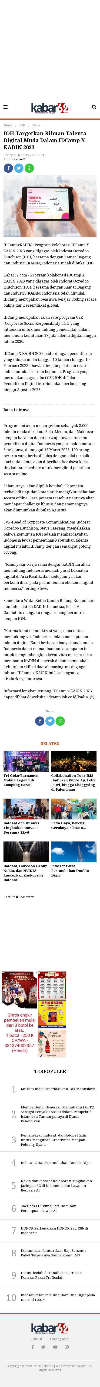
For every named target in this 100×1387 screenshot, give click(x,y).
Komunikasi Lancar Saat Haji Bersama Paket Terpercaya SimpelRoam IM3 (54, 1252)
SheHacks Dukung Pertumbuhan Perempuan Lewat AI (49, 1208)
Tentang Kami (59, 1339)
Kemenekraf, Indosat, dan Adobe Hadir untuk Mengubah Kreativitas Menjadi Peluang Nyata (54, 1140)
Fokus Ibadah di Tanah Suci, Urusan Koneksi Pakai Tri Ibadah (51, 1275)
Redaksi (36, 1339)
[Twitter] (18, 168)
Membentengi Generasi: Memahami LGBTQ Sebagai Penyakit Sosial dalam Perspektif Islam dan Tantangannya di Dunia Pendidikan (57, 1114)
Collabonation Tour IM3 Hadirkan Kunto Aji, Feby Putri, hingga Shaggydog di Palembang (73, 782)
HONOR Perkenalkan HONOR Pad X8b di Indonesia (54, 1230)
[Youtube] (55, 1347)
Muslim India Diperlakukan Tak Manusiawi (58, 1088)
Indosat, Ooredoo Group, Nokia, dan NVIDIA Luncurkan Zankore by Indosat (25, 873)
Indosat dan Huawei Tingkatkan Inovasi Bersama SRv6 (21, 828)
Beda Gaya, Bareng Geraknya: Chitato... (68, 825)
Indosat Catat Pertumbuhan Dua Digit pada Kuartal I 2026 (58, 1297)
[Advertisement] (50, 50)
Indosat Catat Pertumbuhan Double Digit (70, 870)
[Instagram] (67, 1347)
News (36, 125)
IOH (22, 125)
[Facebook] (8, 168)
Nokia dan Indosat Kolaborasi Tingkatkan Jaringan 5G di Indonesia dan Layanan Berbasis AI (56, 1185)
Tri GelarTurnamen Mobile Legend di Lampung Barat (20, 780)
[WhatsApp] (29, 168)
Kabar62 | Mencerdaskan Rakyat (64, 1366)
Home (7, 125)
